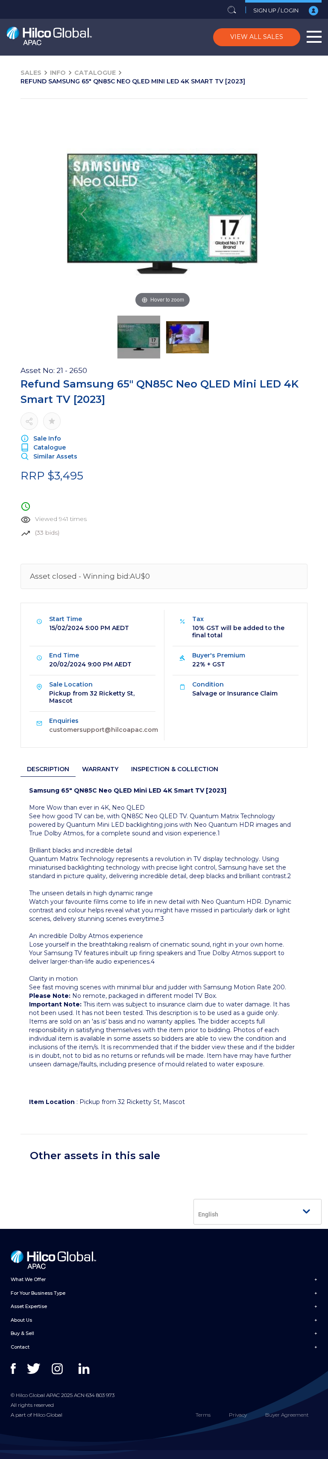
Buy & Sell (22, 1333)
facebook (18, 1368)
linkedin (86, 1368)
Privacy (238, 1415)
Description (48, 769)
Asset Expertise (29, 1306)
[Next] (241, 214)
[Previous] (83, 214)
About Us (21, 1320)
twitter (34, 1368)
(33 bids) (47, 532)
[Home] (49, 37)
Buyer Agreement (287, 1415)
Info (58, 73)
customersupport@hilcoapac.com (103, 730)
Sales (30, 73)
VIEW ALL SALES (256, 37)
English (208, 1214)
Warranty (100, 769)
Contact (20, 1347)
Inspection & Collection (174, 769)
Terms (203, 1415)
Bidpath (162, 1454)
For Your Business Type (38, 1293)
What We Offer (28, 1279)
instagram (59, 1368)
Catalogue (95, 73)
